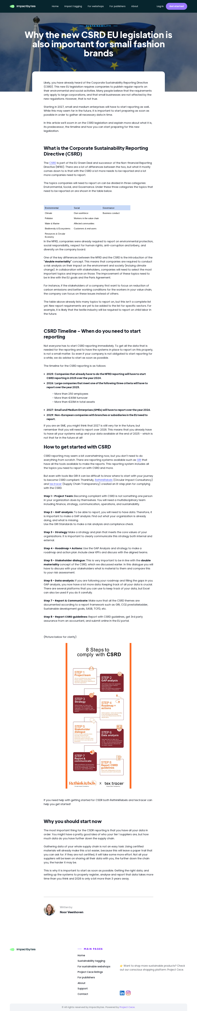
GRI (139, 460)
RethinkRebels (104, 480)
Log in (160, 6)
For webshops (96, 6)
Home (55, 6)
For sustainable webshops (94, 966)
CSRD (52, 163)
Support (83, 988)
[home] (22, 6)
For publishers (117, 6)
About (134, 6)
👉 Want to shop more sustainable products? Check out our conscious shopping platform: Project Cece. (152, 967)
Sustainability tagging (91, 961)
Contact (83, 994)
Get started (176, 6)
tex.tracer (55, 484)
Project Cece (127, 1007)
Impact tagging (73, 6)
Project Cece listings (90, 972)
